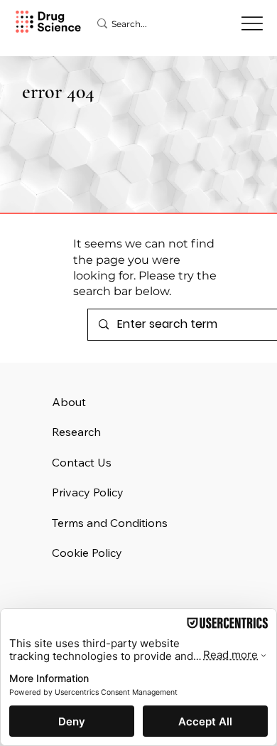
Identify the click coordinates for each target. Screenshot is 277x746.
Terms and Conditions (110, 523)
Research (76, 432)
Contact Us (82, 462)
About (69, 402)
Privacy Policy (88, 492)
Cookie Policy (87, 552)
